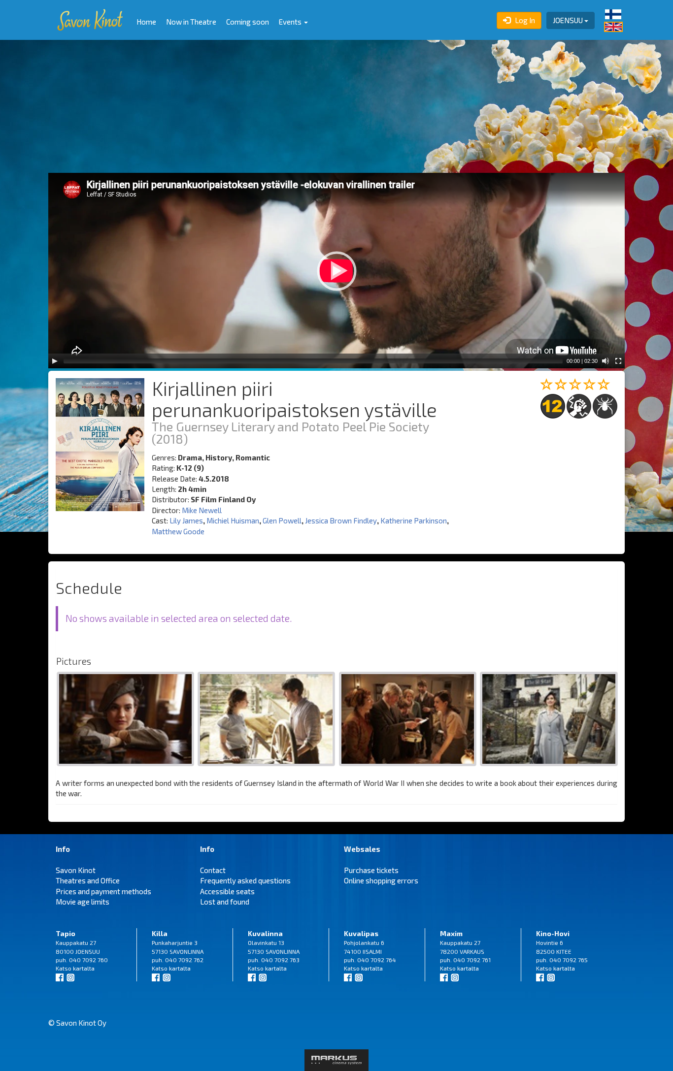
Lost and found (224, 901)
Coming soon (247, 21)
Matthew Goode (178, 531)
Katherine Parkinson (413, 520)
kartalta (84, 968)
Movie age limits (82, 901)
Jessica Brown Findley (341, 520)
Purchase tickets (371, 870)
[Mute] (605, 361)
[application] (336, 270)
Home (146, 21)
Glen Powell (282, 520)
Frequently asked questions (245, 880)
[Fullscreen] (618, 361)
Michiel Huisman (232, 520)
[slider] (313, 360)
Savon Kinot (76, 870)
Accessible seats (227, 891)
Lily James (186, 520)
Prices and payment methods (103, 891)
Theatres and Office (88, 880)
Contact (213, 870)
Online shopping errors (381, 880)
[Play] (55, 361)
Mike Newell (202, 510)
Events (291, 21)
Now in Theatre (191, 21)
